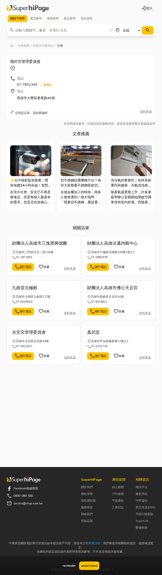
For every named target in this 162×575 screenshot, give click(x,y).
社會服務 (24, 46)
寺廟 (60, 46)
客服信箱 (94, 543)
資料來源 (146, 112)
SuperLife (142, 521)
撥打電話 (23, 267)
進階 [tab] (53, 18)
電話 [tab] (36, 18)
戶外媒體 (118, 494)
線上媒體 (118, 487)
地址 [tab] (86, 18)
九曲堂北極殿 (24, 288)
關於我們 (87, 487)
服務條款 (87, 507)
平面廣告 (118, 501)
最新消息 (141, 494)
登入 (147, 8)
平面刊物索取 (144, 514)
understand (89, 565)
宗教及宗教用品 (43, 46)
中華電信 (141, 501)
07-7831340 (34, 84)
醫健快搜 (141, 528)
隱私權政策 (88, 501)
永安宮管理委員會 (29, 332)
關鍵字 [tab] (17, 18)
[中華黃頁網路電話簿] (28, 8)
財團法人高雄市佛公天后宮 (112, 288)
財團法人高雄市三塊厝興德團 (39, 243)
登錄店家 (87, 521)
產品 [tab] (70, 18)
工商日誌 (118, 507)
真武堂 (93, 332)
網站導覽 (87, 494)
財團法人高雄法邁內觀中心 (112, 243)
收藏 (43, 267)
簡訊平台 (141, 487)
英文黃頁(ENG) (145, 507)
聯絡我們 (87, 514)
